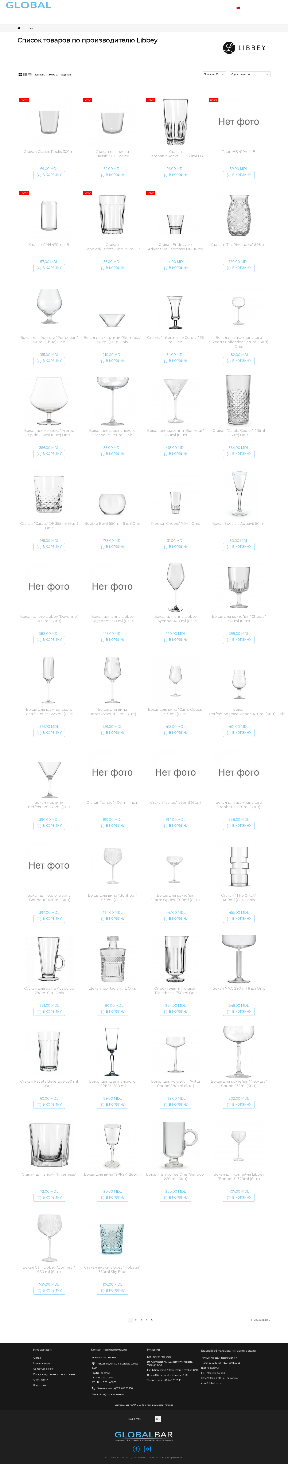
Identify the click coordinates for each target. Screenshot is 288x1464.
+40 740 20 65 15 (172, 1380)
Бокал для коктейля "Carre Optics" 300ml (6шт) (175, 897)
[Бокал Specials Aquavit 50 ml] (239, 494)
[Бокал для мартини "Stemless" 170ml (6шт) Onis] (112, 308)
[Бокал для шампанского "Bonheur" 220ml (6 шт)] (239, 773)
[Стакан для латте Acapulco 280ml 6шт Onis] (49, 959)
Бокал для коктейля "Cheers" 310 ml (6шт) (239, 618)
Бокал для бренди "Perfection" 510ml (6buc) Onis (49, 339)
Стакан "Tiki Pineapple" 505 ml (239, 244)
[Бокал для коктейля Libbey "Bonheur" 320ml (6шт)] (239, 1145)
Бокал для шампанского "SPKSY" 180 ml (112, 1083)
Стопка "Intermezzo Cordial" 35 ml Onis (175, 339)
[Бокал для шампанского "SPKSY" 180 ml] (112, 1052)
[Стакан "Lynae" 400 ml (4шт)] (112, 773)
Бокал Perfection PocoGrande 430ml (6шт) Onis (247, 711)
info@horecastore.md (112, 1394)
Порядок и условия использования (54, 1374)
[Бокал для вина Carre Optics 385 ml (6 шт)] (112, 680)
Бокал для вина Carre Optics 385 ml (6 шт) (112, 711)
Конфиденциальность (152, 1405)
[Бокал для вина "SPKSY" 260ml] (112, 1145)
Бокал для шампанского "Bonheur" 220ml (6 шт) (239, 804)
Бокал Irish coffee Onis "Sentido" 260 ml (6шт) (175, 1176)
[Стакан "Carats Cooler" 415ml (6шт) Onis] (239, 401)
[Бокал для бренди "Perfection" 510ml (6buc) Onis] (49, 308)
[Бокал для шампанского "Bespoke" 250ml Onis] (112, 401)
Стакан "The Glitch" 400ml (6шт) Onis (239, 897)
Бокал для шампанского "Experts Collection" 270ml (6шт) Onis (238, 342)
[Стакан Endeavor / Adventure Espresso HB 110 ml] (175, 215)
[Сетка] (20, 74)
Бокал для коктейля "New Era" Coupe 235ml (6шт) (239, 1083)
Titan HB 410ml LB (239, 151)
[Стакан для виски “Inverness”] (49, 1145)
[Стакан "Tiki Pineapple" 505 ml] (239, 215)
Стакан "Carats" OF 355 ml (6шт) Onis (49, 525)
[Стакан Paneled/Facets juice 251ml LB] (112, 215)
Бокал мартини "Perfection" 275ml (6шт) (49, 804)
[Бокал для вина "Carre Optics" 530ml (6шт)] (175, 680)
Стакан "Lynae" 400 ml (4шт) (112, 802)
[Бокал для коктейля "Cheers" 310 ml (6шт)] (239, 587)
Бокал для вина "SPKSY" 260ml (112, 1174)
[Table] (30, 74)
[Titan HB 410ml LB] (239, 122)
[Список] (25, 74)
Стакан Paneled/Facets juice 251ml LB (112, 246)
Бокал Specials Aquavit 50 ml (238, 523)
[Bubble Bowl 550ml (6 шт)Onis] (112, 494)
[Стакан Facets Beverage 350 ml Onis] (49, 1052)
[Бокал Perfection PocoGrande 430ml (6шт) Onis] (239, 680)
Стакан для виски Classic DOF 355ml (112, 153)
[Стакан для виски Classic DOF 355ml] (112, 122)
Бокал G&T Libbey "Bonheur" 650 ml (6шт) (49, 1269)
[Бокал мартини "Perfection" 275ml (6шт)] (49, 773)
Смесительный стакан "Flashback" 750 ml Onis (175, 990)
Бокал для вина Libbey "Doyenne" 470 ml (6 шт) (175, 618)
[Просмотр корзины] (271, 7)
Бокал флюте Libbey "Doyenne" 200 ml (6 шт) (49, 618)
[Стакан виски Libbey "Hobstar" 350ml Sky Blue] (112, 1238)
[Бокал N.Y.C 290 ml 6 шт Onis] (239, 959)
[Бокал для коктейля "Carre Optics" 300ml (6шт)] (175, 866)
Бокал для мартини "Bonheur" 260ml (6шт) (175, 432)
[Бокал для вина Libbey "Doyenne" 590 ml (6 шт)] (112, 587)
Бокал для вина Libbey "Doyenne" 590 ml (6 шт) (112, 618)
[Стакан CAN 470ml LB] (49, 215)
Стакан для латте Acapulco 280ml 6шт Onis (49, 990)
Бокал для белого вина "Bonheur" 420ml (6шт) (49, 897)
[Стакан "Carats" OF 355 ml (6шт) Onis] (49, 494)
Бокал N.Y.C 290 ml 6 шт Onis (239, 988)
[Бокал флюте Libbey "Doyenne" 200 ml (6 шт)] (49, 587)
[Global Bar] (144, 1436)
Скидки (37, 1357)
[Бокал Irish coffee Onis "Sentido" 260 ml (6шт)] (175, 1145)
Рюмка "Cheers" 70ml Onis (175, 523)
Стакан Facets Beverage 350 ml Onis (49, 1083)
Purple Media (174, 1457)
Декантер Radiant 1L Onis (112, 988)
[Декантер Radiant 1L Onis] (112, 959)
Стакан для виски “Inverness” (49, 1174)
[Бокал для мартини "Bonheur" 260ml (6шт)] (175, 401)
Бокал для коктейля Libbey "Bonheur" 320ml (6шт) (239, 1176)
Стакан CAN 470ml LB (49, 244)
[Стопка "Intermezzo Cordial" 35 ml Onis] (175, 308)
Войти (260, 7)
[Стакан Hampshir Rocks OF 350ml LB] (175, 122)
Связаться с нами (43, 1368)
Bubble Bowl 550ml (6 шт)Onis (112, 523)
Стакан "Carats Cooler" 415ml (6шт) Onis (239, 432)
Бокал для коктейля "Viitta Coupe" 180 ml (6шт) (175, 1083)
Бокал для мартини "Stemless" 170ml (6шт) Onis (112, 339)
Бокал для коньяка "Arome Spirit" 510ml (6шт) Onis (49, 432)
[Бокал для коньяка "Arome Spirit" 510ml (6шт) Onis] (49, 401)
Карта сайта (40, 1385)
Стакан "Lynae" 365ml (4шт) (175, 802)
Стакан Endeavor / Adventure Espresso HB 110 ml (175, 246)
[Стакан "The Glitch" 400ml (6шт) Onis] (239, 866)
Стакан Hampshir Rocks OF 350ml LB (175, 153)
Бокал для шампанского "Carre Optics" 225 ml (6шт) (49, 711)
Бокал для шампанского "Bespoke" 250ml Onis (112, 432)
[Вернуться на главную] (18, 28)
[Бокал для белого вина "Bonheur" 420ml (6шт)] (49, 866)
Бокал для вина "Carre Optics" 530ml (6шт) (175, 711)
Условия (169, 1405)
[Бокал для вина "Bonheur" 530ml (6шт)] (112, 866)
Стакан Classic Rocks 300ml (49, 151)
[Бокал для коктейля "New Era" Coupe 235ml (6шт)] (239, 1052)
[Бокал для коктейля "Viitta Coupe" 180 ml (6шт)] (175, 1052)
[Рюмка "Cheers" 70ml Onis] (175, 494)
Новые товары (41, 1363)
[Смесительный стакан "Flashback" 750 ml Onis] (175, 959)
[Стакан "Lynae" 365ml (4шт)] (175, 773)
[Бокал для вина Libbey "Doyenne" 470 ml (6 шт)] (175, 587)
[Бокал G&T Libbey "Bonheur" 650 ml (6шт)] (49, 1238)
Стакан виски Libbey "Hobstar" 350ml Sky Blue (112, 1269)
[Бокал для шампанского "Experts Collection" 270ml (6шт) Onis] (239, 308)
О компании (40, 1379)
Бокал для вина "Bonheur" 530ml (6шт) (112, 897)
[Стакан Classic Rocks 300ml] (49, 122)
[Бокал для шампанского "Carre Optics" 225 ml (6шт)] (49, 680)
